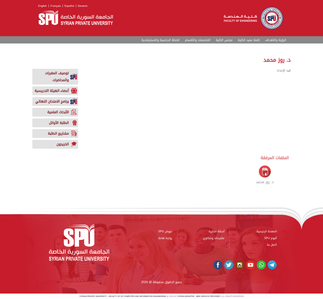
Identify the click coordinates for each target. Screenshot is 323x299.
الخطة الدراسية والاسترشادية (160, 40)
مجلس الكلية (224, 40)
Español (69, 5)
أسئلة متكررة (216, 231)
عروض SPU (165, 231)
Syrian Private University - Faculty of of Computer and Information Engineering (122, 296)
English (42, 5)
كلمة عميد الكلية (249, 40)
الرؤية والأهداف (275, 40)
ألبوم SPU (270, 238)
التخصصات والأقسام (197, 40)
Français (55, 5)
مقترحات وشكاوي (213, 238)
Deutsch (82, 5)
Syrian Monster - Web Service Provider (198, 296)
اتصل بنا (272, 244)
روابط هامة (165, 238)
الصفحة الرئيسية (266, 231)
